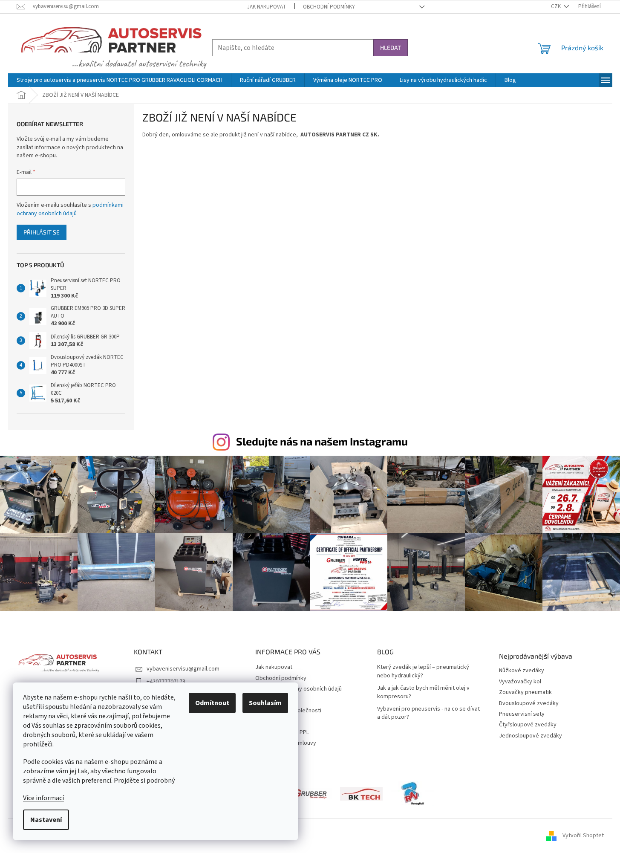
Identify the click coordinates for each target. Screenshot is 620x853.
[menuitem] (119, 80)
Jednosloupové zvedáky (530, 736)
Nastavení (46, 819)
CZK (556, 6)
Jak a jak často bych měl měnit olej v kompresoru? (423, 692)
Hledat (390, 47)
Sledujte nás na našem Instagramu (322, 441)
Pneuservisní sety (522, 714)
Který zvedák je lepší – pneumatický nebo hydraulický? (423, 671)
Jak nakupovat (266, 7)
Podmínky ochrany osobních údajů (298, 689)
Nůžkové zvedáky (521, 671)
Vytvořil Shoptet (583, 835)
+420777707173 (166, 681)
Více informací (43, 798)
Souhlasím (265, 703)
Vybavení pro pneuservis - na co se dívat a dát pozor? (428, 713)
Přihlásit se (41, 232)
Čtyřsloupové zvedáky (528, 725)
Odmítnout (212, 703)
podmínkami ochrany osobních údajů (70, 209)
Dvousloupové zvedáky (529, 703)
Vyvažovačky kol (520, 682)
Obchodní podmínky (329, 7)
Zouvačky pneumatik (525, 692)
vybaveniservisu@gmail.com (183, 669)
